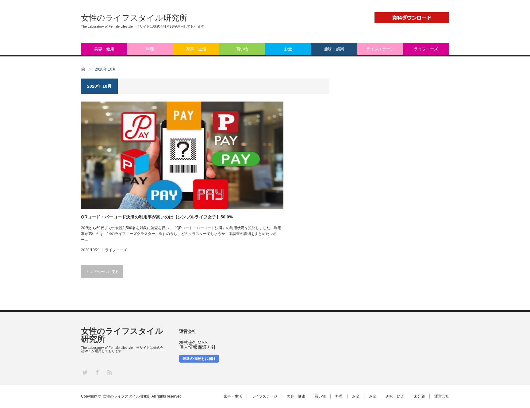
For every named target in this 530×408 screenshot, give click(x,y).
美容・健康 (104, 49)
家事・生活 (196, 49)
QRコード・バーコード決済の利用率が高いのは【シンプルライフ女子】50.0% (157, 216)
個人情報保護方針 (197, 347)
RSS (109, 372)
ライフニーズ (426, 49)
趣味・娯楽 (334, 49)
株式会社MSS (193, 342)
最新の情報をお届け (199, 358)
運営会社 (441, 396)
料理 (150, 49)
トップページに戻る (102, 272)
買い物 (242, 49)
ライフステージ (380, 49)
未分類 (419, 396)
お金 (288, 49)
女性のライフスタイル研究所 (134, 18)
